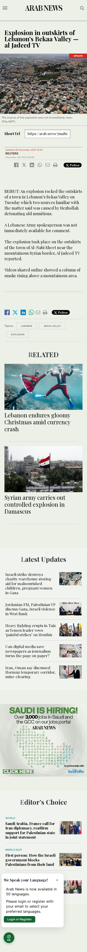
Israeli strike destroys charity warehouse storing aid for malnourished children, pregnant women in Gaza (28, 583)
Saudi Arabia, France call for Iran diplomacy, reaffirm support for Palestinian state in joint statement (30, 830)
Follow (74, 165)
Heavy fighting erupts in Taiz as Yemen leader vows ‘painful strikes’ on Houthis (30, 630)
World (10, 818)
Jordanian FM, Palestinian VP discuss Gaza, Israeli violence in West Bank (30, 609)
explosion (17, 334)
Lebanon (26, 326)
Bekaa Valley (52, 326)
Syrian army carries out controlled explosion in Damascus (34, 504)
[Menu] (5, 8)
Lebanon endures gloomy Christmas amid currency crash (37, 422)
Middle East (13, 849)
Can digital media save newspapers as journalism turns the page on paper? (28, 651)
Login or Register (19, 919)
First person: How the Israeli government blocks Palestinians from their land (30, 860)
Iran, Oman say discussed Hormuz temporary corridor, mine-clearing (30, 672)
